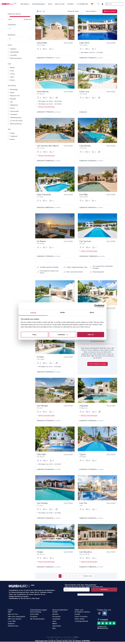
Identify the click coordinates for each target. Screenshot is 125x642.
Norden (12, 67)
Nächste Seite (88, 576)
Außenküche (14, 105)
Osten (12, 70)
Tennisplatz (13, 114)
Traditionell (13, 136)
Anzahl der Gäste (73, 11)
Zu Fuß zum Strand (16, 120)
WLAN (12, 92)
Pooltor (12, 108)
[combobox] (20, 29)
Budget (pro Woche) (14, 14)
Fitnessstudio (14, 111)
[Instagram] (99, 613)
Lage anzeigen (68, 43)
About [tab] (92, 312)
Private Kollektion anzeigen (97, 364)
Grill (11, 102)
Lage (9, 64)
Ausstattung (12, 86)
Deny (34, 334)
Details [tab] (62, 312)
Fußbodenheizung (15, 117)
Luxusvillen (13, 55)
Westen (12, 80)
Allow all (91, 334)
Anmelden (104, 589)
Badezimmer (11, 35)
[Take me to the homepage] (10, 4)
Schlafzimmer (12, 25)
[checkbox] (8, 48)
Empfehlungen (14, 52)
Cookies (75, 637)
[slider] (9, 17)
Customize (61, 334)
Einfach (12, 139)
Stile (9, 129)
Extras (10, 45)
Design (12, 133)
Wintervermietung (15, 58)
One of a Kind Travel (32, 598)
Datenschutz (67, 637)
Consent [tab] (33, 312)
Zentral (12, 74)
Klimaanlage (14, 89)
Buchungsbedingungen (54, 637)
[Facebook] (104, 613)
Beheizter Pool (14, 95)
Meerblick (13, 99)
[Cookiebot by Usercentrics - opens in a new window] (95, 306)
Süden (12, 77)
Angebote (13, 49)
